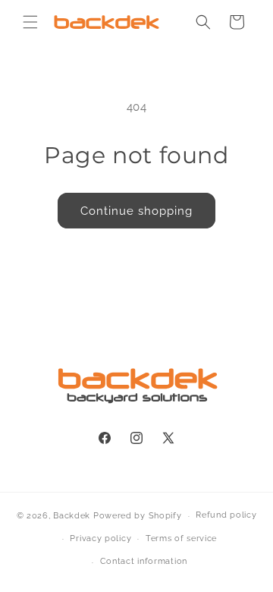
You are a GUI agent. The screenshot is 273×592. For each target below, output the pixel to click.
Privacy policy (100, 538)
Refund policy (226, 515)
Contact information (143, 561)
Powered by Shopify (137, 516)
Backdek (71, 516)
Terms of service (181, 538)
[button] (30, 22)
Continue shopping (136, 211)
